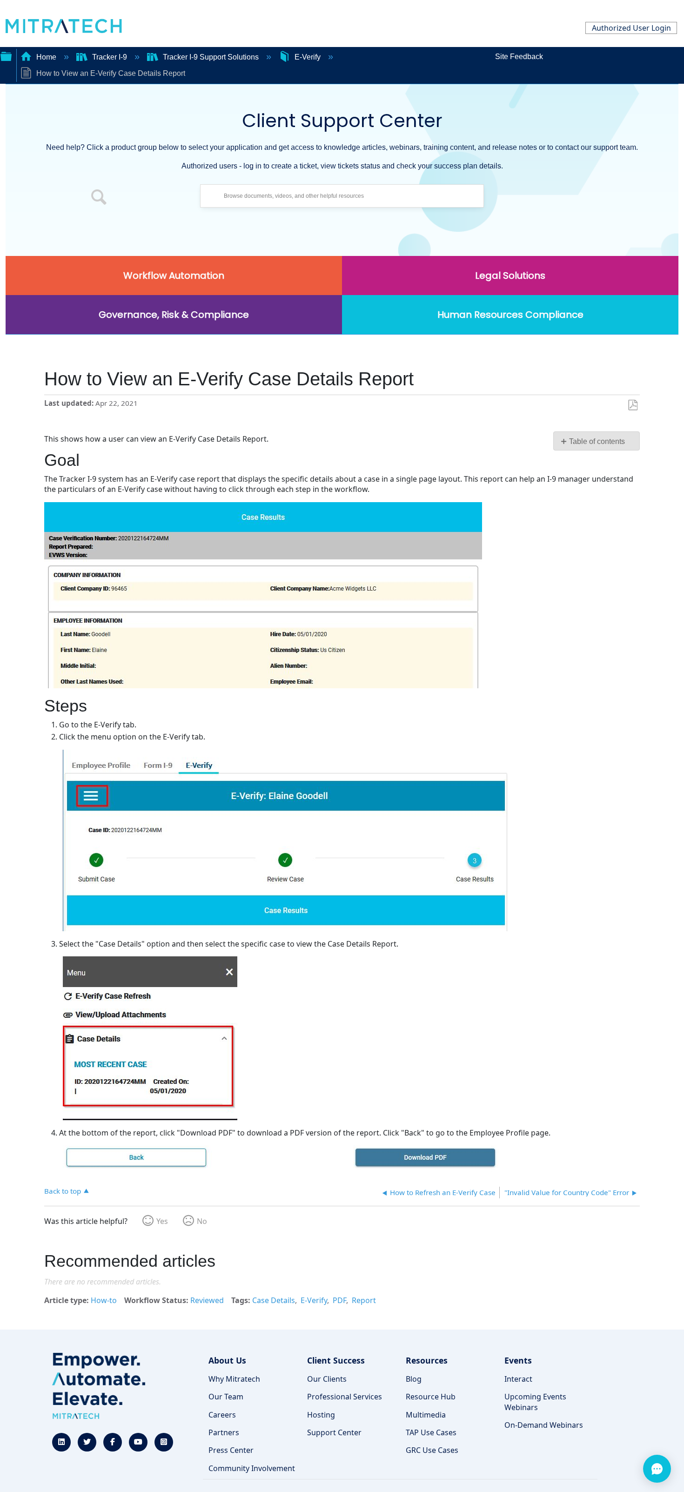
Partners (223, 1432)
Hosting (321, 1415)
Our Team (225, 1396)
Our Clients (327, 1379)
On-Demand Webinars (543, 1425)
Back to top (62, 1190)
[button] (99, 198)
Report (364, 1300)
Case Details (273, 1300)
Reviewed (207, 1300)
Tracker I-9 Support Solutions (211, 57)
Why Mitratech (234, 1379)
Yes (162, 1221)
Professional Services (344, 1396)
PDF (339, 1300)
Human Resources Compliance (510, 314)
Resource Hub (431, 1396)
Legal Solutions (510, 275)
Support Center (334, 1432)
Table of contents (597, 441)
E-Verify (307, 57)
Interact (518, 1379)
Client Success (336, 1360)
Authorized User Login (631, 28)
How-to (104, 1300)
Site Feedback (519, 56)
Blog (414, 1379)
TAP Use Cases (431, 1432)
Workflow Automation (173, 275)
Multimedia (426, 1415)
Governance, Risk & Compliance (174, 314)
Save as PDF (632, 405)
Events (518, 1360)
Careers (222, 1415)
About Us (227, 1360)
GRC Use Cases (432, 1450)
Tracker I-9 (109, 57)
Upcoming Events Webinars (535, 1401)
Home (46, 57)
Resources (427, 1360)
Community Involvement (251, 1468)
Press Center (231, 1450)
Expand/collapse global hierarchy (6, 55)
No (202, 1221)
